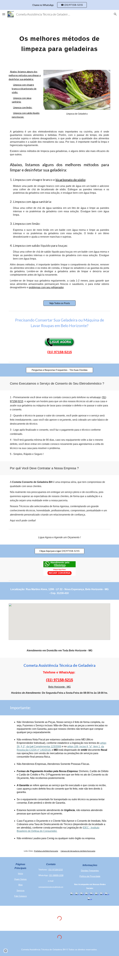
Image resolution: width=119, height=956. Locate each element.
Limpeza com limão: (22, 107)
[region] (59, 5)
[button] (3, 14)
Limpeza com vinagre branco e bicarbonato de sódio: (24, 88)
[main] (59, 42)
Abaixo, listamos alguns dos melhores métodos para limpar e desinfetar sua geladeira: (25, 75)
